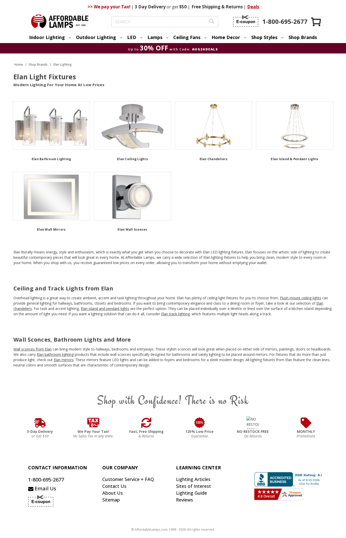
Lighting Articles (193, 479)
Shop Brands (303, 37)
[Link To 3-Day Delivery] (40, 422)
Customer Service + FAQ (128, 479)
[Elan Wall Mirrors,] (51, 196)
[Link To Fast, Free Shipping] (146, 422)
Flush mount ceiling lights (300, 297)
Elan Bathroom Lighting (51, 159)
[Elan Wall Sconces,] (132, 196)
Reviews (184, 500)
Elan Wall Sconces (132, 229)
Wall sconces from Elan (32, 349)
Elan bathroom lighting (55, 354)
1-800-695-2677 (46, 479)
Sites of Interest (193, 486)
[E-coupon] (246, 21)
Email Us (44, 488)
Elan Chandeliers (214, 159)
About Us (112, 493)
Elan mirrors (63, 359)
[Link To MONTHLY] (306, 422)
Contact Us (114, 486)
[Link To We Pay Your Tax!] (93, 422)
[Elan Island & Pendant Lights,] (294, 125)
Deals (253, 7)
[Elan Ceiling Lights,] (132, 125)
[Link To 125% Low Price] (199, 422)
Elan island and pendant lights (105, 308)
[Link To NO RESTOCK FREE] (253, 422)
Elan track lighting (175, 313)
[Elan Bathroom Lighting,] (51, 125)
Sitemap (111, 500)
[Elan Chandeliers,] (213, 125)
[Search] (212, 21)
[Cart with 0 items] (316, 21)
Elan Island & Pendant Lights (294, 159)
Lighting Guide (191, 493)
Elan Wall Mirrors (51, 229)
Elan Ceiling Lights (132, 159)
